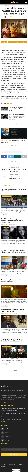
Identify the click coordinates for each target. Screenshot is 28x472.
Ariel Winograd (8, 151)
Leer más (5, 214)
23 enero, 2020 (13, 283)
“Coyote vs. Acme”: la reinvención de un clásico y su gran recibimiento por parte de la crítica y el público (14, 414)
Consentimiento (12, 464)
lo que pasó (5, 257)
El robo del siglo (17, 151)
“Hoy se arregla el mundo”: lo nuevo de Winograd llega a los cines (17, 109)
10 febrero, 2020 (13, 119)
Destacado (7, 5)
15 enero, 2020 (12, 313)
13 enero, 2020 (19, 16)
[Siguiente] (15, 124)
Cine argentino (6, 196)
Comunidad (3, 464)
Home (2, 5)
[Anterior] (13, 124)
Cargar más (14, 370)
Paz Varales (5, 313)
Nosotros (3, 466)
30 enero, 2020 (11, 254)
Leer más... (4, 402)
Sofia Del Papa (6, 283)
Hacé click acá (5, 140)
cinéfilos (11, 16)
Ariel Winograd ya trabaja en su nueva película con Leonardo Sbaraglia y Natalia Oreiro (17, 116)
